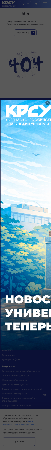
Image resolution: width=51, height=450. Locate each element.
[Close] (47, 103)
